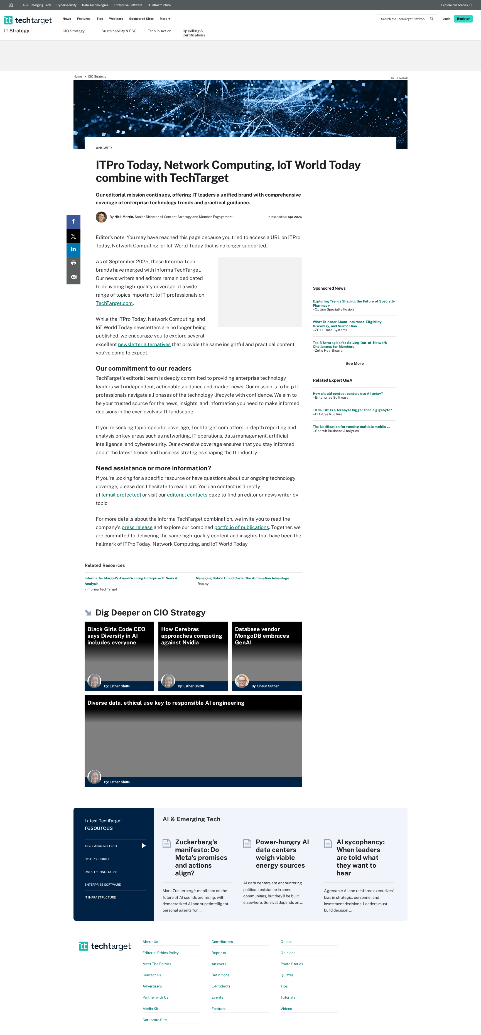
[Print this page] (73, 263)
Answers (219, 964)
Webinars (116, 18)
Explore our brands (454, 5)
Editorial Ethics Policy (161, 953)
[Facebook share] (73, 222)
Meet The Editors (157, 964)
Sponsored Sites (141, 18)
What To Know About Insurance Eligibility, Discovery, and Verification (347, 324)
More (163, 18)
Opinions (288, 953)
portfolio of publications (241, 527)
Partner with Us (155, 997)
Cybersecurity (67, 5)
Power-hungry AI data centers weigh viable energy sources (282, 853)
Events (217, 997)
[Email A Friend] (73, 277)
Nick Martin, (124, 217)
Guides (287, 942)
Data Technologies (95, 5)
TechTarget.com (114, 303)
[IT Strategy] (28, 13)
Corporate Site (155, 1020)
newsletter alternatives (144, 344)
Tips (100, 18)
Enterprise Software (128, 5)
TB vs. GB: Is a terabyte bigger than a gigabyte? (352, 410)
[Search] (432, 19)
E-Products (221, 986)
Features (83, 18)
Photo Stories (292, 964)
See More (354, 363)
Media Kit (150, 1009)
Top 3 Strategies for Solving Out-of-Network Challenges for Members (350, 345)
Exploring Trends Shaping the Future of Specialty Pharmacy (354, 303)
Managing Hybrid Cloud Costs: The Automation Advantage (242, 578)
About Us (150, 942)
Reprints (219, 953)
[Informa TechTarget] (11, 5)
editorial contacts (187, 495)
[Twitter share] (73, 236)
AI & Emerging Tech (37, 5)
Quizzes (287, 975)
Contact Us (152, 975)
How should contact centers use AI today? (348, 394)
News (67, 18)
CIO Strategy (74, 31)
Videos (286, 1009)
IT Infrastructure (159, 5)
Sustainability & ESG (119, 31)
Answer (104, 148)
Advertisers (152, 986)
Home (77, 76)
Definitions (221, 975)
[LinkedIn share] (73, 250)
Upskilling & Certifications (194, 33)
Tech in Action (159, 31)
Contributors (222, 942)
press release (137, 527)
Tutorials (288, 997)
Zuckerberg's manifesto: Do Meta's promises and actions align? (201, 857)
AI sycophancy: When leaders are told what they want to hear (361, 857)
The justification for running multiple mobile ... (351, 427)
